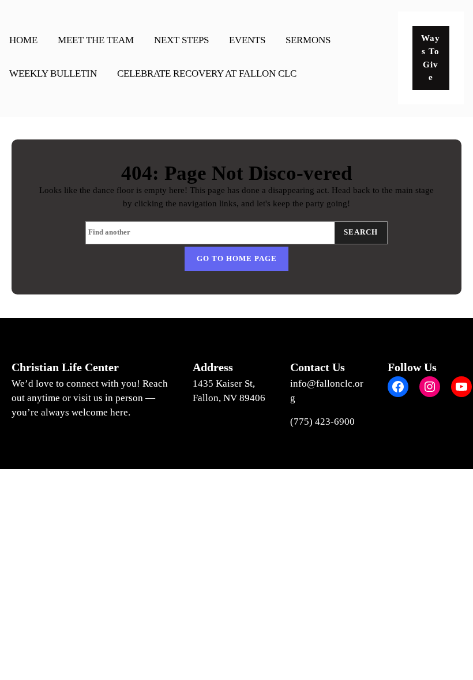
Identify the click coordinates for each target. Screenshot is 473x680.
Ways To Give (430, 57)
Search (361, 232)
